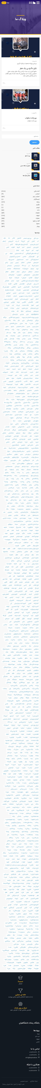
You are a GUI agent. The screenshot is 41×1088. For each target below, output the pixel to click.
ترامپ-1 (30, 768)
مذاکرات (20, 640)
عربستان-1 (30, 871)
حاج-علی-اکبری (30, 412)
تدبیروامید (5, 372)
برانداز (37, 330)
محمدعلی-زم (8, 634)
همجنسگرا (36, 707)
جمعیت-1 (17, 397)
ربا (23, 472)
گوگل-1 (37, 911)
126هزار (19, 238)
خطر (31, 436)
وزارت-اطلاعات (35, 959)
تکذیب (25, 381)
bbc (22, 311)
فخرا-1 (37, 570)
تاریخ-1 (37, 765)
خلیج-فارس (8, 436)
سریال (37, 506)
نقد (11, 676)
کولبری (9, 905)
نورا (33, 682)
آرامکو (4, 241)
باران (27, 314)
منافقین (37, 938)
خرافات (29, 433)
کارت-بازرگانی (15, 895)
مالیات (16, 625)
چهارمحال (8, 409)
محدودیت (17, 628)
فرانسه (9, 880)
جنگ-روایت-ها (8, 403)
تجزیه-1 (30, 369)
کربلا (23, 597)
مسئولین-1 (12, 929)
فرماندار (28, 883)
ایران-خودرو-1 (8, 740)
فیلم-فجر (27, 582)
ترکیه (20, 375)
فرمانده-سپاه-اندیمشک (18, 883)
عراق (33, 555)
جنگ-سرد (26, 406)
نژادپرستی (29, 944)
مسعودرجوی (28, 649)
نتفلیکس (29, 673)
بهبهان (37, 342)
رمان (17, 479)
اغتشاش (7, 281)
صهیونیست (8, 539)
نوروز (28, 682)
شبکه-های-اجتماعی (34, 859)
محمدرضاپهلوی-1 (23, 920)
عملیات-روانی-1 (13, 877)
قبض (27, 892)
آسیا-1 (28, 716)
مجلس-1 (11, 914)
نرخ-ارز (18, 673)
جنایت (12, 399)
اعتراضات (16, 278)
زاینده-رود (24, 488)
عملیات (38, 218)
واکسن (31, 685)
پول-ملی (29, 357)
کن (11, 603)
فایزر (17, 567)
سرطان (8, 844)
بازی (23, 320)
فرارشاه (31, 570)
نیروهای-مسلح (26, 953)
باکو (19, 320)
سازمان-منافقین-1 (20, 841)
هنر (19, 707)
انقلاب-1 (25, 737)
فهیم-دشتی (17, 579)
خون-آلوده (6, 801)
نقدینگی (5, 676)
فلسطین (36, 579)
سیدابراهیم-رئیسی (18, 521)
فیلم (33, 582)
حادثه (37, 789)
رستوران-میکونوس (16, 822)
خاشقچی (18, 795)
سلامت (16, 512)
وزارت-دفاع (36, 695)
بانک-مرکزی (8, 320)
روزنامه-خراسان (35, 832)
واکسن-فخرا (16, 689)
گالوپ (6, 609)
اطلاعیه (30, 278)
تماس (38, 1042)
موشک (25, 664)
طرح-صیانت (35, 868)
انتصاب (15, 296)
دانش (37, 445)
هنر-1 (4, 965)
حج (31, 415)
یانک (21, 710)
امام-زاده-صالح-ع (9, 290)
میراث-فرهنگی (7, 667)
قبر (31, 892)
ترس (31, 375)
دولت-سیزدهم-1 (13, 813)
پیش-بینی (31, 360)
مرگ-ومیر (23, 646)
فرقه (30, 573)
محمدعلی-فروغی (34, 637)
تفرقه (31, 381)
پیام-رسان (5, 357)
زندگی (16, 491)
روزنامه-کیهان (13, 482)
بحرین (28, 326)
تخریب (31, 372)
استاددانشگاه (16, 269)
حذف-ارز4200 (35, 418)
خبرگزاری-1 (24, 798)
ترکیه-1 (37, 771)
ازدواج (32, 269)
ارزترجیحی (17, 266)
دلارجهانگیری (26, 460)
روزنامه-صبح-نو (15, 832)
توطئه (4, 774)
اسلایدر (38, 194)
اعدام (12, 281)
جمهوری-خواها (21, 399)
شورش (18, 533)
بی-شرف (15, 342)
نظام (13, 673)
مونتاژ (5, 938)
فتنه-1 (23, 880)
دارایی (31, 442)
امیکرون (8, 293)
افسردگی (29, 284)
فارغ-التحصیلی (29, 567)
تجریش (36, 369)
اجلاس (24, 257)
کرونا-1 (16, 899)
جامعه (15, 390)
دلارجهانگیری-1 (20, 810)
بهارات (18, 339)
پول (26, 762)
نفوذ (28, 950)
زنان (27, 491)
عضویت (11, 555)
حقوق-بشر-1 (20, 792)
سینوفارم (10, 524)
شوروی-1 (29, 862)
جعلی (23, 397)
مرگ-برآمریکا (29, 929)
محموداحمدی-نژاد (34, 923)
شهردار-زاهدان (15, 862)
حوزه (11, 424)
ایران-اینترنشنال (34, 308)
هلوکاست (29, 965)
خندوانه (37, 801)
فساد (24, 886)
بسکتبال (30, 333)
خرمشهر (18, 433)
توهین (31, 387)
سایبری (30, 500)
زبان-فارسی (11, 488)
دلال (19, 460)
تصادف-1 (25, 771)
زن (31, 491)
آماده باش (37, 191)
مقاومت (24, 655)
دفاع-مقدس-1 (35, 810)
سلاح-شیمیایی (24, 512)
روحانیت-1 (20, 829)
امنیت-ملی (21, 293)
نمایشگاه (14, 679)
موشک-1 (12, 938)
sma (12, 311)
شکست (29, 533)
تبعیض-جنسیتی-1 (28, 765)
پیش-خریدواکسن (21, 360)
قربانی (10, 585)
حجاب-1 (31, 789)
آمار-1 (17, 716)
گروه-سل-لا (26, 616)
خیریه (37, 442)
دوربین (37, 463)
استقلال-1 (36, 728)
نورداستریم (14, 950)
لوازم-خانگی (35, 625)
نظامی (8, 673)
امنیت (28, 293)
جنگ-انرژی (36, 403)
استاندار (9, 269)
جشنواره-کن (10, 393)
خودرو (29, 439)
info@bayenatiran (31, 1058)
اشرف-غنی (15, 728)
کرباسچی (28, 597)
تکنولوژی (6, 771)
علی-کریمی (27, 561)
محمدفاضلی (24, 637)
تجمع (24, 369)
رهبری (17, 485)
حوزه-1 (7, 792)
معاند (6, 652)
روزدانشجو (12, 829)
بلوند (21, 752)
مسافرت (9, 646)
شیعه (37, 865)
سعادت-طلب (21, 506)
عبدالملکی (19, 552)
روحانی (28, 482)
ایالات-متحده (25, 305)
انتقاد (7, 734)
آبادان (33, 241)
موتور (24, 938)
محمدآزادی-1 (12, 917)
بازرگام (4, 317)
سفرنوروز (28, 509)
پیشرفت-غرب (35, 363)
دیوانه (22, 470)
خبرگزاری (32, 430)
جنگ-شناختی (18, 406)
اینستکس (13, 743)
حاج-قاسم (20, 412)
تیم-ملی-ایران (11, 387)
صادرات (37, 539)
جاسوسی (29, 390)
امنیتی (14, 293)
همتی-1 (23, 965)
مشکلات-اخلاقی (34, 935)
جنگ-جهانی (18, 403)
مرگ (30, 646)
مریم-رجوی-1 (20, 929)
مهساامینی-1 (35, 667)
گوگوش (18, 619)
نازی (9, 670)
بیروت (16, 756)
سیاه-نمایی (28, 521)
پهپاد (23, 357)
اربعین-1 (36, 722)
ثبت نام (37, 1036)
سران (20, 844)
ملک (4, 655)
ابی (6, 253)
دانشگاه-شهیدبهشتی (23, 448)
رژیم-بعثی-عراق (35, 476)
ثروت (4, 387)
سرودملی (10, 503)
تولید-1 (26, 777)
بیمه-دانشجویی (35, 345)
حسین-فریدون (35, 792)
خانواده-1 (36, 798)
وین (37, 962)
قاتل (16, 582)
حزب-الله (26, 418)
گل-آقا (4, 616)
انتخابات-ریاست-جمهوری (25, 296)
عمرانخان (27, 877)
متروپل (25, 914)
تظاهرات (19, 378)
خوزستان (7, 439)
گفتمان (10, 616)
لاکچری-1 (30, 911)
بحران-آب (15, 749)
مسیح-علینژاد (6, 649)
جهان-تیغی (30, 409)
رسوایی (7, 822)
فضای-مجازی (17, 886)
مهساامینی (28, 941)
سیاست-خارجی (7, 518)
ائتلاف (11, 253)
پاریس (15, 345)
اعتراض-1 (23, 278)
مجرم (11, 625)
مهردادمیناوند (11, 664)
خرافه (24, 433)
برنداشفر (7, 330)
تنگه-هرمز (28, 384)
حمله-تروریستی (34, 424)
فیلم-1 (4, 889)
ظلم (31, 552)
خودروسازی (22, 439)
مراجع (25, 926)
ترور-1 (31, 771)
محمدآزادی (36, 634)
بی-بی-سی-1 (23, 756)
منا (30, 658)
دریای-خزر (27, 454)
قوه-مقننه (14, 588)
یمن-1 (8, 968)
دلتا (8, 810)
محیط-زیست (7, 637)
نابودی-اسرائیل (21, 670)
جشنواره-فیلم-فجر (20, 393)
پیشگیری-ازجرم (25, 363)
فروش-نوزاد (17, 573)
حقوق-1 (12, 418)
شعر (8, 530)
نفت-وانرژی (17, 676)
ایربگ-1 (12, 308)
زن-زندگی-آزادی (8, 491)
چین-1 (14, 786)
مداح (37, 640)
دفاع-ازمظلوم (15, 457)
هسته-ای (29, 704)
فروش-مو (36, 886)
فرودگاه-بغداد (6, 883)
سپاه (7, 500)
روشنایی (36, 485)
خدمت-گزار (7, 430)
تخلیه (11, 372)
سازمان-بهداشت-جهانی (27, 497)
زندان (22, 491)
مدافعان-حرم (8, 923)
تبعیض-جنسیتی (14, 366)
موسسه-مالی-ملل (34, 664)
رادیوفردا (12, 470)
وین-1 (9, 698)
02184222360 (33, 1055)
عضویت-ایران (35, 558)
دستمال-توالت (35, 457)
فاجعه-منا (9, 564)
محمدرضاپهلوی (17, 634)
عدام (37, 555)
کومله (7, 606)
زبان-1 (18, 488)
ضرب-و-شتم (18, 543)
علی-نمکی (19, 561)
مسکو (21, 649)
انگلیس (24, 302)
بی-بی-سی (30, 342)
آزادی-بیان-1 (35, 716)
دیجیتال (29, 470)
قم (25, 588)
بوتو (7, 336)
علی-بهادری (17, 558)
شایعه (5, 527)
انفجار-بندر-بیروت (8, 299)
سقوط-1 (13, 509)
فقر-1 (10, 886)
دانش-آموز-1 (19, 804)
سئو (20, 500)
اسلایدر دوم (36, 196)
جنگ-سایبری (35, 406)
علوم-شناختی (25, 558)
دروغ (8, 451)
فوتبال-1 (24, 579)
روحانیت (22, 482)
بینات (27, 345)
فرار (14, 880)
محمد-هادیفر (21, 917)
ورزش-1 (9, 956)
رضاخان (28, 479)
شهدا (6, 533)
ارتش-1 (30, 722)
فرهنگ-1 (9, 573)
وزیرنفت (9, 695)
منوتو (13, 658)
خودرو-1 (30, 801)
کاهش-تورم (6, 594)
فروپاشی (24, 573)
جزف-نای (22, 780)
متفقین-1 (18, 914)
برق (32, 752)
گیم (12, 619)
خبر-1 (30, 798)
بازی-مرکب (11, 746)
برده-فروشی (25, 330)
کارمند (30, 594)
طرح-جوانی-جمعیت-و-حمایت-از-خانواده (28, 549)
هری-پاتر (36, 704)
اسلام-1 (22, 728)
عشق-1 (12, 871)
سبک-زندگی (14, 500)
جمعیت (9, 780)
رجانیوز (7, 472)
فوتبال (22, 889)
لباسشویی (29, 622)
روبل (7, 479)
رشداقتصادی (35, 479)
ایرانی (17, 308)
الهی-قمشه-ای (35, 290)
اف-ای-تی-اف (13, 731)
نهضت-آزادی (35, 953)
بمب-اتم (9, 333)
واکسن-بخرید (13, 685)
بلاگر (19, 333)
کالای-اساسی (23, 594)
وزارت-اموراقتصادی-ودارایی (26, 692)
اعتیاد (17, 281)
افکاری (15, 284)
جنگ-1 (18, 783)
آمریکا (27, 250)
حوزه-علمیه (36, 427)
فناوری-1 (29, 889)
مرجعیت (27, 643)
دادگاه (37, 804)
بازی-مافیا (18, 746)
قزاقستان (30, 588)
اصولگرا (37, 278)
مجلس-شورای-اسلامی (33, 917)
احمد (27, 260)
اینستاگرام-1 (22, 743)
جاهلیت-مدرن (7, 390)
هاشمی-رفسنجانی (26, 701)
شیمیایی (5, 536)
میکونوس (36, 670)
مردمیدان (36, 646)
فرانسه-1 (18, 570)
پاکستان (19, 759)
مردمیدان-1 (18, 926)
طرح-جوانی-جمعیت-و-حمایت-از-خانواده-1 (16, 865)
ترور (16, 375)
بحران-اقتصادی (13, 323)
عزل (21, 555)
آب (38, 241)
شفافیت (36, 862)
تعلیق (7, 378)
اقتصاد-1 (28, 734)
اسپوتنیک (6, 725)
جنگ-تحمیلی (26, 403)
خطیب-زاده (24, 436)
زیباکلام (11, 838)
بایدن (22, 749)
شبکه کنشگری (34, 1081)
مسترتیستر (36, 932)
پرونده (7, 759)
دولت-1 (21, 813)
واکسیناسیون (16, 956)
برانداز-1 (9, 749)
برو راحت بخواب (31, 118)
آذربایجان (10, 241)
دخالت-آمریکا (12, 448)
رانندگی (19, 816)
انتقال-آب (8, 296)
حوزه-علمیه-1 (35, 795)
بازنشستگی (30, 320)
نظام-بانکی (23, 947)
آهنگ (17, 250)
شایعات (38, 213)
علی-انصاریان (8, 558)
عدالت (6, 868)
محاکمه (31, 628)
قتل (30, 585)
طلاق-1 (28, 868)
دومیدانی (17, 466)
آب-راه (17, 241)
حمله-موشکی (24, 424)
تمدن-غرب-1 (27, 774)
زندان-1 (17, 838)
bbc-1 (7, 743)
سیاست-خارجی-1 (34, 853)
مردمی (10, 643)
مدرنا (25, 640)
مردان (20, 643)
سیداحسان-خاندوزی (33, 524)
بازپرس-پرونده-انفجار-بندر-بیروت (30, 317)
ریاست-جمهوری (9, 485)
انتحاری (37, 296)
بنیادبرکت (12, 336)
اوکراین (13, 302)
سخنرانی (28, 503)
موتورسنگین (35, 661)
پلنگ (11, 351)
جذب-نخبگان (35, 393)
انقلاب (37, 302)
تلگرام (38, 205)
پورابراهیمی (17, 354)
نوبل (37, 682)
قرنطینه (4, 585)
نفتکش (24, 676)
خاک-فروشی (21, 427)
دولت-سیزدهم (35, 466)
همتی (6, 704)
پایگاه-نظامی (8, 345)
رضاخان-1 (36, 825)
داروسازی (20, 442)
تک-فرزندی (18, 381)
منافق (26, 658)
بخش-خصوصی (20, 326)
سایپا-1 (31, 844)
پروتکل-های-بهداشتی (18, 348)
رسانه (15, 476)
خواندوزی (36, 439)
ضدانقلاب (25, 543)
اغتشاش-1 (21, 731)
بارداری (22, 314)
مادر (10, 911)
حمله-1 (13, 792)
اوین (37, 305)
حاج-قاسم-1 (8, 786)
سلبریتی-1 (36, 850)
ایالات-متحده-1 (35, 740)
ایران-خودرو (25, 308)
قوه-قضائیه (6, 588)
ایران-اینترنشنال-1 (19, 740)
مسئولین (36, 649)
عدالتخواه (5, 552)
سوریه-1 (9, 850)
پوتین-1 (31, 762)
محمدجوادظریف (34, 920)
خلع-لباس (16, 436)
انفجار (16, 299)
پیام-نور (12, 357)
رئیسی (27, 472)
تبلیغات (6, 366)
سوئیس (16, 515)
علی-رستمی (35, 561)
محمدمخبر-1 (13, 920)
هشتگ (37, 965)
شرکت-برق (24, 530)
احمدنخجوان (20, 260)
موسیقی (19, 938)
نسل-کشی (16, 944)
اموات (22, 734)
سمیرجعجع (36, 515)
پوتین (24, 354)
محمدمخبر (16, 637)
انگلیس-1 (18, 737)
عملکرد (12, 561)
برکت (13, 330)
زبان (8, 835)
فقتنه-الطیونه (20, 576)
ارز (29, 266)
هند (23, 707)
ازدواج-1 (13, 725)
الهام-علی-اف (5, 287)
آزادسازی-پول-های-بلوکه (21, 244)
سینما (16, 524)
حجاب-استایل (8, 415)
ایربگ (37, 743)
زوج (32, 494)
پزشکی (37, 351)
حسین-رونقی (14, 789)
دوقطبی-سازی (20, 463)
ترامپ (37, 375)
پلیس (37, 762)
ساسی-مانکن (10, 841)
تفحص (37, 381)
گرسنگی (10, 612)
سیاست (15, 518)
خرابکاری (36, 433)
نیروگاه (15, 682)
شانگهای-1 (30, 527)
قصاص (11, 892)
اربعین (17, 263)
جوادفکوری (9, 406)
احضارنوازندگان (35, 260)
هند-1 (9, 965)
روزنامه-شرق (25, 832)
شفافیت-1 (36, 533)
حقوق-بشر (36, 421)
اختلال (22, 263)
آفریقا (18, 247)
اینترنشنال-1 (30, 743)
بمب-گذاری (36, 336)
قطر (38, 895)
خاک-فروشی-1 (9, 795)
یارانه (14, 968)
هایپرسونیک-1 (10, 962)
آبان (28, 241)
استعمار (37, 272)
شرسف (7, 859)
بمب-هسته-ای (26, 336)
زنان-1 (22, 838)
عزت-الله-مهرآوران (21, 871)
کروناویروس (9, 899)
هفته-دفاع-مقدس (19, 704)
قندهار (20, 588)
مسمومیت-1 (21, 932)
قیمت (31, 591)
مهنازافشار (27, 667)
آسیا (23, 247)
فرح (12, 570)
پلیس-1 (6, 351)
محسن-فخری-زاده (14, 631)
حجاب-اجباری (18, 415)
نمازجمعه (21, 679)
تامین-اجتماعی (29, 366)
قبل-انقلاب (36, 585)
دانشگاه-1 (11, 804)
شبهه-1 (31, 530)
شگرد (23, 533)
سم (4, 512)
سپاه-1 (25, 844)
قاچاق (10, 582)
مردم (16, 643)
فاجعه (15, 564)
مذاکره (31, 926)
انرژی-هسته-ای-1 (34, 737)
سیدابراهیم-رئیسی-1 (13, 853)
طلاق (9, 549)
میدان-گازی (20, 941)
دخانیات (29, 807)
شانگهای (22, 856)
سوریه (30, 518)
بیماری (37, 759)
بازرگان (37, 320)
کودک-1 (16, 905)
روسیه (37, 835)
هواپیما (8, 707)
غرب (20, 564)
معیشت (36, 655)
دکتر (37, 460)
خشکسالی (11, 433)
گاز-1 (30, 908)
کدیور (21, 899)
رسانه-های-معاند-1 (28, 822)
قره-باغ (37, 588)
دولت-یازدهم (25, 466)
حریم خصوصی (24, 1081)
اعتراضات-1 (29, 731)
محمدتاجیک (27, 634)
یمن (16, 710)
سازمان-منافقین (15, 497)
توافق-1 (20, 774)
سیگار (4, 853)
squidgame (35, 314)
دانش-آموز (30, 445)
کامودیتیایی (14, 594)
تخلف (17, 372)
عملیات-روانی (35, 564)
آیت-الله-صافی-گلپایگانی (32, 253)
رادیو (17, 470)
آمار (33, 250)
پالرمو (13, 759)
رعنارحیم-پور (22, 825)
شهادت (23, 862)
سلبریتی (10, 512)
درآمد (23, 807)
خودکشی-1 (14, 801)
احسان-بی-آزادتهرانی (14, 257)
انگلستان (30, 302)
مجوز (37, 628)
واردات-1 (17, 953)
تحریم (8, 369)
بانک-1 (37, 749)
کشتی (29, 603)
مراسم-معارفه (35, 643)
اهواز (32, 305)
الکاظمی (13, 287)
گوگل (23, 619)
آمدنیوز (12, 716)
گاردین (16, 609)
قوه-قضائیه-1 (31, 895)
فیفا (11, 579)
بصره (24, 333)
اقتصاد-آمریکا (35, 287)
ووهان (21, 698)
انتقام (37, 299)
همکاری (29, 707)
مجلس (5, 625)
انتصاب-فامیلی (15, 734)
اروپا (37, 269)
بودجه (37, 756)
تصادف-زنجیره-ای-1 (16, 771)
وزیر (28, 959)
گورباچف (29, 619)
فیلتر (37, 582)
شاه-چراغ (18, 527)
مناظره (8, 935)
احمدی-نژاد (11, 260)
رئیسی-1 (26, 819)
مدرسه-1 (31, 640)
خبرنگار (14, 430)
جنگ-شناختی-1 (10, 783)
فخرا (18, 880)
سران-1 (22, 503)
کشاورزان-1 (19, 902)
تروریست (10, 375)
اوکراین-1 (11, 737)
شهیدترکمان (19, 536)
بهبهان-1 (31, 756)
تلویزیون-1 (36, 774)
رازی (6, 470)
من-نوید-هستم (27, 238)
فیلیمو (20, 582)
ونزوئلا (27, 698)
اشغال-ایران (35, 275)
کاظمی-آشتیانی (35, 899)
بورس (29, 339)
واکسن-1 (11, 953)
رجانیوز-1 (20, 819)
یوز (12, 710)
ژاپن (8, 494)
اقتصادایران (26, 287)
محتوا (38, 224)
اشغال (6, 272)
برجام (31, 330)
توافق (21, 384)
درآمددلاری (36, 451)
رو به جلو (27, 156)
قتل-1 (22, 892)
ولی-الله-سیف (35, 698)
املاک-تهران (35, 293)
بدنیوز (12, 326)
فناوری (30, 579)
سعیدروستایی (20, 847)
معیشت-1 (19, 935)
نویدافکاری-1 (5, 950)
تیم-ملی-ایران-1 (11, 777)
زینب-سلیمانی (16, 494)
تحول (37, 372)
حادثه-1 (14, 412)
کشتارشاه (36, 603)
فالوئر (21, 567)
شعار (12, 530)
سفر (8, 506)
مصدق (37, 652)
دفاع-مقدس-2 (25, 457)
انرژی (32, 299)
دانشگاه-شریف (35, 448)
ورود (38, 1034)
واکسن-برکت (35, 689)
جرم (28, 393)
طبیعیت (17, 546)
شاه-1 (16, 856)
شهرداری (27, 536)
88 (9, 238)
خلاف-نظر (16, 798)
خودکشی (14, 439)
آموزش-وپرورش (34, 719)
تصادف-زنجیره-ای (28, 378)
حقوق (27, 792)
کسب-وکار (28, 600)
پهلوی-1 (20, 762)
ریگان (37, 488)
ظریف (22, 868)
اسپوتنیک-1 (25, 269)
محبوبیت (24, 628)
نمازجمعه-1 (22, 950)
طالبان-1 (31, 865)
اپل (38, 257)
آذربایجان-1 (28, 713)
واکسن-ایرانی (23, 685)
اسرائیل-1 (29, 728)
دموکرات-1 (36, 813)
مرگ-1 (37, 929)
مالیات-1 (36, 914)
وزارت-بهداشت (13, 692)
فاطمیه (37, 880)
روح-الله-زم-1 (35, 829)
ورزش (37, 692)
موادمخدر (7, 658)
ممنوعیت (36, 658)
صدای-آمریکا (16, 539)
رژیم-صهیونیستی (24, 476)
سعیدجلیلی (29, 847)
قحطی (17, 892)
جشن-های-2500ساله (33, 397)
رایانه (13, 816)
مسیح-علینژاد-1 (12, 932)
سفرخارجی (36, 509)
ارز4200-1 (9, 722)
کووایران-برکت (24, 609)
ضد (32, 543)
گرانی (25, 908)
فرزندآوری (36, 573)
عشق (17, 555)
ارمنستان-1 (25, 725)
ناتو (14, 670)
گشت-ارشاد (17, 616)
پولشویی (36, 357)
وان (10, 689)
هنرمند (14, 707)
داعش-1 (27, 804)
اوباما (18, 302)
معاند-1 (26, 935)
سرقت (16, 503)
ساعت (37, 844)
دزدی (21, 454)
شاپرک (37, 527)
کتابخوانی (36, 597)
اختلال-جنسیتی (7, 719)
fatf (37, 746)
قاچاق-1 (37, 892)
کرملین (11, 597)
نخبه (24, 673)
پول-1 (10, 354)
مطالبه (12, 652)
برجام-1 (37, 752)
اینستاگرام (37, 199)
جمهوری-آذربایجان (34, 783)
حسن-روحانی (23, 789)
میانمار (20, 667)
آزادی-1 (11, 713)
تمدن (4, 381)
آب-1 (35, 713)
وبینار (38, 226)
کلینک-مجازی (23, 905)
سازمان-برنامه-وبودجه (33, 841)
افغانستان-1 (36, 734)
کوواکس (36, 908)
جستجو (34, 142)
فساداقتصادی (29, 576)
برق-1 (18, 330)
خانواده (14, 427)
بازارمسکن (15, 314)
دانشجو (23, 445)
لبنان (23, 622)
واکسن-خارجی (25, 689)
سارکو (37, 497)
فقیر (10, 576)
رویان (30, 485)
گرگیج (37, 616)
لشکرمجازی (17, 622)
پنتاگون (37, 354)
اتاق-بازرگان (31, 257)
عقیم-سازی (25, 874)
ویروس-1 (16, 959)
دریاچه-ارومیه (15, 807)
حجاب (25, 415)
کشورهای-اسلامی (34, 905)
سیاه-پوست (24, 853)
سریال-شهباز (30, 506)
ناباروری (29, 670)
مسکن (28, 932)
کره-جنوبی (36, 600)
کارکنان (10, 591)
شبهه (18, 859)
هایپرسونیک (10, 701)
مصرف (31, 652)
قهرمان (37, 591)
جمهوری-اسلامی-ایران (33, 399)
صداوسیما (24, 539)
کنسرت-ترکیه (35, 606)
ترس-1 (17, 768)
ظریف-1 (37, 552)
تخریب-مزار (24, 372)
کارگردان (36, 594)
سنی (29, 515)
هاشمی (32, 962)
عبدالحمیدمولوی (14, 868)
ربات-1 (18, 472)
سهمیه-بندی (23, 518)
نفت (30, 676)
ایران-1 (7, 305)
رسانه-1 (37, 822)
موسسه (14, 661)
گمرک (5, 908)
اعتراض (37, 731)
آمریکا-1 (5, 716)
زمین (28, 838)
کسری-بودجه (20, 600)
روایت (12, 479)
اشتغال (12, 272)
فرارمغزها (24, 570)
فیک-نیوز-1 (11, 889)
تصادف (37, 378)
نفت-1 (9, 947)
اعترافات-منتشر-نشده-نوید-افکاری (30, 281)
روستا (7, 832)
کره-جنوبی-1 (35, 902)
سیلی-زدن (23, 524)
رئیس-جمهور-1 (35, 819)
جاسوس (36, 390)
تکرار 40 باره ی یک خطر (28, 68)
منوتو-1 (30, 938)
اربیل (11, 263)
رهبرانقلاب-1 (30, 835)
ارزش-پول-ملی (35, 725)
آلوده (37, 250)
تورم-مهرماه (9, 384)
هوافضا (30, 968)
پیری (37, 360)
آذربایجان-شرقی (19, 713)
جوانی (37, 786)
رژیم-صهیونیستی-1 (10, 819)
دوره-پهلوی (30, 463)
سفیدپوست (20, 509)
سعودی (13, 506)
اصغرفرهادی (27, 275)
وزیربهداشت (27, 695)
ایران (27, 740)
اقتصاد (9, 284)
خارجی (28, 427)
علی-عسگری (35, 877)
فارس (37, 567)
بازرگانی (25, 746)
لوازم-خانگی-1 (16, 911)
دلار (33, 460)
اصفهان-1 (19, 275)
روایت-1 (8, 825)
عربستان (27, 555)
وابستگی (8, 682)
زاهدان (31, 488)
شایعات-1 (11, 527)
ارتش (6, 263)
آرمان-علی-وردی (34, 244)
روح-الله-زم (36, 482)
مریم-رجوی (16, 646)
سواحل (29, 850)
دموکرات (6, 460)
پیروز (15, 762)
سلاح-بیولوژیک (35, 512)
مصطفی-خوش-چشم (21, 652)
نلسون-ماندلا (29, 679)
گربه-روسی (19, 908)
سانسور (37, 500)
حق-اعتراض (19, 418)
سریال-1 (37, 847)
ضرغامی (10, 543)
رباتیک (13, 472)
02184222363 (33, 1068)
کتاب (27, 899)
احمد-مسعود (16, 719)
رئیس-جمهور (35, 472)
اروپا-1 (19, 725)
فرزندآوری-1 (36, 883)
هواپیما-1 (36, 968)
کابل (26, 591)
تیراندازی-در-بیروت (23, 387)
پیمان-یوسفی (15, 363)
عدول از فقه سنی (25, 166)
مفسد (30, 655)
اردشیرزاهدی (22, 722)
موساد (19, 661)
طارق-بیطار (36, 546)
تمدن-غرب (36, 384)
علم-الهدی (13, 874)
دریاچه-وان (36, 454)
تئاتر (22, 366)
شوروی (12, 533)
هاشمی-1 (36, 701)
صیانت (37, 543)
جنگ (7, 399)
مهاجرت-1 (36, 941)
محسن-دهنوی (24, 631)
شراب (13, 859)
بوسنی (23, 339)
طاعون (28, 546)
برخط (38, 202)
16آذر (13, 238)
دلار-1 (27, 810)
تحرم (19, 369)
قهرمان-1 (23, 895)
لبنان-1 (24, 911)
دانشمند (4, 804)
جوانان (37, 409)
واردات (37, 685)
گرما (32, 616)
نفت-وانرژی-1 (35, 950)
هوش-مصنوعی (21, 968)
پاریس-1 (26, 759)
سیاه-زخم (36, 521)
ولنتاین (22, 959)
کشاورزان (11, 600)
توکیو (31, 777)
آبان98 (23, 241)
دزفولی (16, 454)
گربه (23, 612)
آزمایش (29, 247)
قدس (25, 585)
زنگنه (37, 494)
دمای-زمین (13, 460)
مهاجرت (19, 664)
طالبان (23, 546)
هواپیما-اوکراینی (34, 710)
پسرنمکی (22, 351)
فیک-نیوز (5, 579)
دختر (5, 448)
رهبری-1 (22, 835)
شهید (7, 862)
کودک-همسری (15, 606)
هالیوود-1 (18, 962)
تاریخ (37, 366)
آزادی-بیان (36, 247)
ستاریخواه (36, 503)
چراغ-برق (15, 409)
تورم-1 (16, 384)
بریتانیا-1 (36, 333)
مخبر (15, 923)
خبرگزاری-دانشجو (22, 430)
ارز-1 (16, 722)
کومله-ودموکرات (34, 609)
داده (38, 210)
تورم (9, 774)
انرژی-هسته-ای (24, 299)
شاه (24, 527)
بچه (26, 323)
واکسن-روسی (35, 956)
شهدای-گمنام (35, 536)
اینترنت (6, 308)
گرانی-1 (28, 612)
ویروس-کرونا (8, 959)
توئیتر (14, 774)
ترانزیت (24, 768)
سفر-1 (12, 847)
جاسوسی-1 (36, 780)
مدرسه (37, 926)
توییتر (38, 207)
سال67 (6, 497)
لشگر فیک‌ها (26, 175)
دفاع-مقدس (6, 457)
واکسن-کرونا (26, 956)
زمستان (37, 491)
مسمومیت (14, 649)
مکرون (9, 655)
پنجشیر (30, 354)
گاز (11, 609)
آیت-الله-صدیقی (19, 253)
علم (19, 874)
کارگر (8, 895)
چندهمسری (22, 786)
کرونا (6, 597)
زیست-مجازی (25, 494)
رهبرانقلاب (24, 485)
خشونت (36, 436)
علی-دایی (6, 874)
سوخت (15, 850)
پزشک (9, 348)
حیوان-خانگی (26, 795)
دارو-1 (26, 442)
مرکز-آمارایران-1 (9, 926)
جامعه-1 (29, 780)
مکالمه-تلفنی (16, 655)
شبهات (38, 215)
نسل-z (23, 944)
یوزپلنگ (7, 710)
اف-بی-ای (36, 284)
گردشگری (11, 908)
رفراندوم (14, 825)
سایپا (25, 500)
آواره (22, 250)
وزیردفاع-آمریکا (18, 695)
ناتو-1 (13, 941)
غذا (24, 564)
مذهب (6, 640)
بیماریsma (7, 342)
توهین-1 (20, 777)
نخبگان (37, 944)
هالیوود (18, 701)
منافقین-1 (20, 658)
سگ (7, 509)
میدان (15, 667)
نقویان (37, 679)
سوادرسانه (22, 850)
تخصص (36, 768)
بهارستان (12, 339)
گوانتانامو (36, 619)
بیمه (31, 759)
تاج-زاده (9, 762)
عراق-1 (37, 871)
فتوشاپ (7, 567)
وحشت (5, 689)
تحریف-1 (13, 765)
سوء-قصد (23, 515)
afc (5, 238)
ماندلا (30, 914)
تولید (37, 387)
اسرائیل (24, 272)
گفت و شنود (36, 221)
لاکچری (37, 622)
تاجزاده (7, 363)
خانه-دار (7, 427)
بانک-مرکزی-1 (29, 749)
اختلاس (29, 263)
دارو (32, 804)
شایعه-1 (5, 856)
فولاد (18, 889)
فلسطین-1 (36, 889)
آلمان (7, 247)
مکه (14, 935)
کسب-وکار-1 (27, 902)
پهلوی (18, 357)
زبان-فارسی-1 (35, 838)
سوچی (10, 515)
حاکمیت (36, 415)
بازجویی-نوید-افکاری (14, 317)
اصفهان (9, 728)
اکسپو (19, 287)
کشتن (12, 902)
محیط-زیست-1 (23, 923)
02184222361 (33, 1052)
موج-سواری (26, 661)
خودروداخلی (23, 801)
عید (28, 564)
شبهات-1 (24, 859)
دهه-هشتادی (9, 466)
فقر (14, 576)
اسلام (18, 272)
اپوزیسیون (25, 719)
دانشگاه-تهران (15, 445)
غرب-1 (5, 877)
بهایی (5, 339)
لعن (10, 622)
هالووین (25, 962)
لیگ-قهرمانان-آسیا (25, 625)
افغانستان (22, 284)
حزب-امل (36, 238)
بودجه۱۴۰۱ (36, 339)
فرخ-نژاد (7, 570)
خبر (38, 430)
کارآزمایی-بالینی (18, 591)
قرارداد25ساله (17, 585)
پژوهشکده (29, 351)
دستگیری (9, 454)
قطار (6, 892)
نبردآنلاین (7, 941)
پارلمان (21, 345)
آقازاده (13, 247)
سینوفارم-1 (29, 856)
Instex (32, 746)
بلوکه (14, 333)
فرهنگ (29, 886)
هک (12, 704)
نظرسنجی (36, 676)
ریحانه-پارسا (15, 835)
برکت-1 (26, 752)
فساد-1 (37, 576)
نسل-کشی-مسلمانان (33, 947)
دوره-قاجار (28, 813)
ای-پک (18, 305)
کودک (23, 606)
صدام (30, 539)
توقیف (37, 777)
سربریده (14, 844)
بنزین (19, 336)
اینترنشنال (36, 311)
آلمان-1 (23, 716)
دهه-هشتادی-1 (35, 816)
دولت (13, 463)
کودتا (28, 606)
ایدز (13, 305)
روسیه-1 (6, 482)
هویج (26, 710)
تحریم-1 (7, 765)
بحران (21, 323)
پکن (16, 351)
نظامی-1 (16, 947)
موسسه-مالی (6, 661)
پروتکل (28, 348)
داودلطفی (36, 807)
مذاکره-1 (13, 640)
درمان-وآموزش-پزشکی (18, 451)
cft (18, 311)
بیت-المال (22, 342)
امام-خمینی (26, 290)
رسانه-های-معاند (8, 476)
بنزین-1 (16, 752)
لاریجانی (7, 619)
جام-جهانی (22, 390)
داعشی (8, 442)
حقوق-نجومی (27, 421)
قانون (5, 582)
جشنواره (15, 780)
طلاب (14, 549)
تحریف (14, 369)
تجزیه (19, 765)
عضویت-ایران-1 (35, 874)
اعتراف (10, 278)
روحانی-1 (27, 829)
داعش (13, 442)
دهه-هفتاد (36, 470)
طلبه (4, 549)
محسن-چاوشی (35, 631)
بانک (14, 320)
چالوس (22, 409)
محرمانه (10, 628)
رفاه (22, 479)
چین (37, 412)
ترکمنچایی (10, 768)
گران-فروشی (35, 612)
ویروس (16, 698)
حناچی (17, 424)
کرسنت (17, 597)
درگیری (28, 451)
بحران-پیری (35, 326)
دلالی (12, 810)
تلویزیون (11, 381)
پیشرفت (12, 360)
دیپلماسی (26, 816)
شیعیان (12, 536)
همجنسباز (16, 965)
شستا (17, 530)
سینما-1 (37, 856)
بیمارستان (9, 756)
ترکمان (26, 375)
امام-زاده (18, 290)
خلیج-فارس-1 (8, 798)
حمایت (19, 421)
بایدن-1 (31, 323)
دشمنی (8, 807)
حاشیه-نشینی (6, 412)
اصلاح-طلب (11, 275)
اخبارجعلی (36, 263)
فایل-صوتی (30, 880)
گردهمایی (16, 612)
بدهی (6, 326)
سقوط (7, 847)
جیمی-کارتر (30, 786)
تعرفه (13, 378)
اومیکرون (6, 302)
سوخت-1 (36, 518)
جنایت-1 (24, 783)
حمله (14, 421)
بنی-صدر (9, 752)
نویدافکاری (22, 682)
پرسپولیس (36, 348)
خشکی (4, 433)
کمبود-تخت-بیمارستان (20, 603)
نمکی (8, 679)
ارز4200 (24, 266)
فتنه (12, 567)
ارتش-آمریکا (35, 266)
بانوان (37, 323)
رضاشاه (29, 825)
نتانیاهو (37, 673)
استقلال (30, 272)
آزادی (11, 244)
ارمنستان (9, 266)
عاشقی (26, 552)
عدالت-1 (12, 552)
